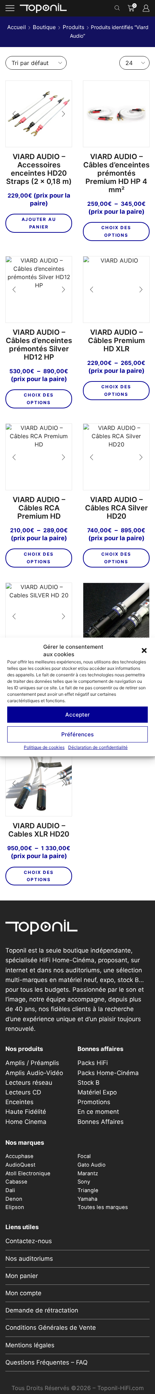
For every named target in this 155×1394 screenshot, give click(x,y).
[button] (144, 650)
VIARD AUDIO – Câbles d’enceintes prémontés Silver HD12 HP (39, 344)
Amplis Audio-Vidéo (34, 1072)
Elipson (14, 1207)
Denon (13, 1199)
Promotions (94, 1102)
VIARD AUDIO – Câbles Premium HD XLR (116, 340)
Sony (84, 1181)
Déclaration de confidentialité (98, 747)
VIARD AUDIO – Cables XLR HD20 (38, 830)
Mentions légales (29, 1345)
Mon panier (21, 1275)
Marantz (88, 1173)
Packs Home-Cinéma (108, 1072)
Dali (10, 1190)
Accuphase (19, 1156)
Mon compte (23, 1293)
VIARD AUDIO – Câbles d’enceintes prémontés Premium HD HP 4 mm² (116, 173)
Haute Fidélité (25, 1111)
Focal (84, 1156)
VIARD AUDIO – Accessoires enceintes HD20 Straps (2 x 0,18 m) (39, 169)
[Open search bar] (118, 8)
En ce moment (98, 1111)
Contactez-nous (28, 1241)
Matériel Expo (97, 1092)
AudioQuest (20, 1165)
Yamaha (87, 1199)
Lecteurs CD (23, 1092)
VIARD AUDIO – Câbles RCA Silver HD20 (116, 508)
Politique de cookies (44, 747)
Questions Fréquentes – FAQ (46, 1362)
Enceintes (19, 1102)
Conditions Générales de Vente (50, 1327)
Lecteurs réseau (28, 1082)
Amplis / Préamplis (32, 1062)
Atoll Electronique (27, 1173)
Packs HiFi (93, 1062)
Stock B (88, 1082)
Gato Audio (92, 1165)
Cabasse (16, 1181)
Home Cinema (25, 1121)
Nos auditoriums (29, 1258)
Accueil (16, 27)
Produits (73, 27)
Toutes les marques (103, 1207)
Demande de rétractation (41, 1310)
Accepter (77, 714)
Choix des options (116, 231)
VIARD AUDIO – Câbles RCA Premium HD (39, 508)
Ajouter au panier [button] (39, 223)
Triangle (88, 1190)
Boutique (44, 27)
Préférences (77, 734)
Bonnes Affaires (101, 1121)
